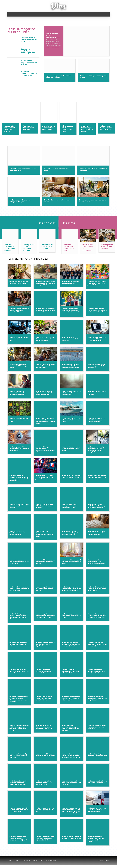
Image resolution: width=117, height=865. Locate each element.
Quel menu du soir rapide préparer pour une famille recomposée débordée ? (44, 392)
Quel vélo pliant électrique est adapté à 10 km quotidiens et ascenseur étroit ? (19, 588)
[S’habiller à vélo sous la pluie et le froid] (58, 156)
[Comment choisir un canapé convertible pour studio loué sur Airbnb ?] (97, 354)
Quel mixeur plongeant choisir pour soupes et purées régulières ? (45, 644)
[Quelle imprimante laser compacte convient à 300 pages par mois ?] (45, 771)
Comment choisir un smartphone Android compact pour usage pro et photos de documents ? (19, 477)
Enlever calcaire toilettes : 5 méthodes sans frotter (67, 128)
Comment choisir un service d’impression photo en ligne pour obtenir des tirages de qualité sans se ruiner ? (71, 810)
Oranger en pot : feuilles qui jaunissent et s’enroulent (19, 282)
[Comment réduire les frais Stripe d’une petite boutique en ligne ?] (45, 494)
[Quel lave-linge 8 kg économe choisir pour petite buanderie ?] (97, 744)
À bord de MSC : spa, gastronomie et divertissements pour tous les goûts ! (45, 449)
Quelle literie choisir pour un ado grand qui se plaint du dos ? (45, 809)
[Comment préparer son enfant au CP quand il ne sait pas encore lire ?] (97, 632)
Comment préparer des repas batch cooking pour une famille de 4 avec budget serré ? (19, 727)
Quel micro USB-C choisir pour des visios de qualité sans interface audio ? (70, 532)
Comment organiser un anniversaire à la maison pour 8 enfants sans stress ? (45, 615)
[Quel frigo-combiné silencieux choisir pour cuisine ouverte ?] (71, 826)
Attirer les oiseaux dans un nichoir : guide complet (48, 128)
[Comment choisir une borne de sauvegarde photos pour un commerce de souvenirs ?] (97, 604)
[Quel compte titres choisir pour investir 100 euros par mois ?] (19, 354)
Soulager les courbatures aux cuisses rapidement (28, 51)
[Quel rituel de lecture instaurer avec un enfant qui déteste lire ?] (71, 327)
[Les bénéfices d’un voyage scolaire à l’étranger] (71, 271)
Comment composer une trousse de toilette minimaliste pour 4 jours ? (18, 838)
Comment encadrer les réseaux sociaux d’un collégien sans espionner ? (96, 561)
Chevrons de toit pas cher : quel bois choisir (47, 246)
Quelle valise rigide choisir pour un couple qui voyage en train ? (71, 615)
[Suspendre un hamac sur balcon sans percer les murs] (93, 187)
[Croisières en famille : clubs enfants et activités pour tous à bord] (71, 408)
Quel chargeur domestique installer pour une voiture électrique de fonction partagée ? (96, 449)
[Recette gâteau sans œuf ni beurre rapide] (58, 187)
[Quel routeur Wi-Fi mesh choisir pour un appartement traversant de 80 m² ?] (71, 632)
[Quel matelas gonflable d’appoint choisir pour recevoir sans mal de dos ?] (45, 715)
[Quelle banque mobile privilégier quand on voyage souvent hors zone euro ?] (97, 494)
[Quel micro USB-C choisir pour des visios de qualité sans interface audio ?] (71, 521)
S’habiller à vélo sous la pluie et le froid (56, 169)
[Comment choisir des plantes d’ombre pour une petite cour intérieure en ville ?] (45, 327)
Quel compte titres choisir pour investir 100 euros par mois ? (18, 365)
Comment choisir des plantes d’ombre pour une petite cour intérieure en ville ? (45, 338)
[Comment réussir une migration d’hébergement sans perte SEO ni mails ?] (45, 659)
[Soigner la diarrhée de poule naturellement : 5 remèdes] (87, 112)
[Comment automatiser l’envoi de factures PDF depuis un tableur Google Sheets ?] (97, 327)
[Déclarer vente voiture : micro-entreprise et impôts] (24, 187)
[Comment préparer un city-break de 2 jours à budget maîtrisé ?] (19, 744)
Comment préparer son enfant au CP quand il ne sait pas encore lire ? (97, 644)
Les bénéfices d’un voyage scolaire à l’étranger (70, 282)
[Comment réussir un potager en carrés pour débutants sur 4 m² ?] (19, 408)
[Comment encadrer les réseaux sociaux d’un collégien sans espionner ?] (97, 550)
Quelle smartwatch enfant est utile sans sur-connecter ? (97, 782)
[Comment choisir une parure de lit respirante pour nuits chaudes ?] (71, 437)
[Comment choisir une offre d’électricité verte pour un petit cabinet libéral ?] (97, 408)
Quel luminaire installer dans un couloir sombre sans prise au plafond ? (45, 310)
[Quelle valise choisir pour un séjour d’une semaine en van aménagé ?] (97, 381)
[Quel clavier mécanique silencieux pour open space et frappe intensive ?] (97, 686)
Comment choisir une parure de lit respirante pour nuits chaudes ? (71, 448)
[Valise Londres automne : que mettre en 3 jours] (13, 63)
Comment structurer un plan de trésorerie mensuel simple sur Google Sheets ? (19, 809)
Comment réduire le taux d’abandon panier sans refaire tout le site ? (44, 698)
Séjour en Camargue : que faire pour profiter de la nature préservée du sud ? (70, 365)
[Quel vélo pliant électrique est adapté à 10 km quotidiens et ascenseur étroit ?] (19, 576)
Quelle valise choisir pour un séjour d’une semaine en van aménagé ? (97, 392)
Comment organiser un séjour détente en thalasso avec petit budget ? (71, 392)
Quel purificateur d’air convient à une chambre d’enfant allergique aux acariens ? (96, 838)
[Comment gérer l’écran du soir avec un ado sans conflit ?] (45, 744)
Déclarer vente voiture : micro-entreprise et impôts (21, 201)
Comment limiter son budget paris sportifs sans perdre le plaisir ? (19, 338)
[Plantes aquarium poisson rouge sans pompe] (93, 66)
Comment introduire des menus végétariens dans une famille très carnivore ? (97, 310)
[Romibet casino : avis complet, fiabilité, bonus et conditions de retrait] (97, 659)
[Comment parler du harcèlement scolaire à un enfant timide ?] (71, 659)
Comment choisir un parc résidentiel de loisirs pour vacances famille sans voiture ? (71, 310)
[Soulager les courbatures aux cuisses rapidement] (13, 52)
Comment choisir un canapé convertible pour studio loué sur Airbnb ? (97, 365)
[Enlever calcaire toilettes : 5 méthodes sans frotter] (68, 112)
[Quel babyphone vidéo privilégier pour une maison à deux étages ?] (19, 437)
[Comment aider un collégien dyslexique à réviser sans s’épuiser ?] (97, 715)
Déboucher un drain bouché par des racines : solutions (10, 247)
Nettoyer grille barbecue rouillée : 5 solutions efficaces (10, 128)
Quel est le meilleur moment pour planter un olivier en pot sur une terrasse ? (97, 477)
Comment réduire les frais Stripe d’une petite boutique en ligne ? (45, 505)
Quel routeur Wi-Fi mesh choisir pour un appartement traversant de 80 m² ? (71, 644)
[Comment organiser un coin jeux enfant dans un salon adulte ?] (45, 576)
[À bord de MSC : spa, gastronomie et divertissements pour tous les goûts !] (45, 437)
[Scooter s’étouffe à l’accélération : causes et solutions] (13, 41)
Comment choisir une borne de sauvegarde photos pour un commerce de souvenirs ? (97, 615)
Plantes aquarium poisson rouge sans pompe (93, 77)
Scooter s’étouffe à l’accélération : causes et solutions (29, 39)
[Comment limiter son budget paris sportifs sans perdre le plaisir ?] (19, 327)
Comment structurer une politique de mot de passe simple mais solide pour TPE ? (71, 755)
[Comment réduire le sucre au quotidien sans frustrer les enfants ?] (45, 550)
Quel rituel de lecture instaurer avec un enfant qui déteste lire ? (71, 338)
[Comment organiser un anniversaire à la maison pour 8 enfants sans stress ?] (45, 604)
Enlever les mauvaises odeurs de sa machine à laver (23, 169)
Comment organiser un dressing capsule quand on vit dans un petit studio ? (71, 505)
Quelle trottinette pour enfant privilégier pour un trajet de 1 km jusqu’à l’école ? (45, 283)
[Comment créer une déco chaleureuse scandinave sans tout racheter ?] (71, 771)
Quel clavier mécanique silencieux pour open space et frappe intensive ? (97, 698)
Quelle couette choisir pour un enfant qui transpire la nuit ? (18, 644)
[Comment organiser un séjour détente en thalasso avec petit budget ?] (71, 381)
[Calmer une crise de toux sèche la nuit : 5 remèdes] (93, 156)
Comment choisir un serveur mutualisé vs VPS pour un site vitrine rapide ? (19, 561)
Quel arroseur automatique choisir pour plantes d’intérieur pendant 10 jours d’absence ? (19, 698)
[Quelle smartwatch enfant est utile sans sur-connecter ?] (97, 771)
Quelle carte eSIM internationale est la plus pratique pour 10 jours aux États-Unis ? (70, 727)
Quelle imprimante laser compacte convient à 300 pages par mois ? (44, 782)
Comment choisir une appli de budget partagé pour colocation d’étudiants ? (19, 310)
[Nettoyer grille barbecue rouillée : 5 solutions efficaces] (10, 112)
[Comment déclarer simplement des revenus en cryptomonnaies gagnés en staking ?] (45, 521)
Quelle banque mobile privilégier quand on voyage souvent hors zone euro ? (97, 505)
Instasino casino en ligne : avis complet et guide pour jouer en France (44, 477)
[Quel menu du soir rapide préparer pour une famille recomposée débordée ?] (45, 381)
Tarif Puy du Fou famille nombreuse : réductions (29, 247)
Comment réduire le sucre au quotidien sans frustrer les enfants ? (45, 561)
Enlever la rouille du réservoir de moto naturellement (88, 247)
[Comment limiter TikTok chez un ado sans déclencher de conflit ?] (19, 494)
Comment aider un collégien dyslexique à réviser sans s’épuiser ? (97, 726)
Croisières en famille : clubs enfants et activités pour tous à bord (71, 419)
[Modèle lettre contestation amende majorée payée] (13, 74)
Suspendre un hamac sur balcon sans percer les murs (93, 201)
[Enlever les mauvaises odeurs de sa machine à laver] (24, 156)
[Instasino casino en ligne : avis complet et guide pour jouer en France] (45, 465)
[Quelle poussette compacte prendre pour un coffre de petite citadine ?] (71, 686)
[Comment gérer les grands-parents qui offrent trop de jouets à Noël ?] (97, 271)
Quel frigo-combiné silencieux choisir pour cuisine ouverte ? (71, 837)
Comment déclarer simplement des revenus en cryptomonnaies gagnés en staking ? (45, 533)
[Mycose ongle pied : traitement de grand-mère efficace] (59, 66)
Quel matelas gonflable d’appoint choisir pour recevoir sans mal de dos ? (44, 726)
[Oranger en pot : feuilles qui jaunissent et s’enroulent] (19, 271)
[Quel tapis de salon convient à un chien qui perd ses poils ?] (71, 465)
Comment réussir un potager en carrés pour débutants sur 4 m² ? (19, 419)
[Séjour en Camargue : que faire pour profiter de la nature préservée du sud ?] (71, 354)
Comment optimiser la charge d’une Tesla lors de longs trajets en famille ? (45, 838)
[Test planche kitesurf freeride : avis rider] (29, 112)
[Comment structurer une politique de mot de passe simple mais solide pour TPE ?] (71, 744)
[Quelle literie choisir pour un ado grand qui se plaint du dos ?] (45, 798)
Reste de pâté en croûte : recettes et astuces (107, 246)
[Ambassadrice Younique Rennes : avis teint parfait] (106, 112)
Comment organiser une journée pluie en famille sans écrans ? (19, 671)
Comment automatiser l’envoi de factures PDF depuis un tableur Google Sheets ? (97, 338)
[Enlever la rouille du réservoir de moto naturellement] (88, 235)
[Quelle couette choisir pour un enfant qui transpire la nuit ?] (19, 632)
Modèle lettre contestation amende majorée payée (29, 73)
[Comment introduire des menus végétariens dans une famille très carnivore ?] (97, 298)
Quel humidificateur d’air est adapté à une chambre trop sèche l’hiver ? (97, 588)
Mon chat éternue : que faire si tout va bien (69, 247)
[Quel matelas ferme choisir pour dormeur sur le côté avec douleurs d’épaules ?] (97, 521)
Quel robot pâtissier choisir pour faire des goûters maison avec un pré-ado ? (18, 782)
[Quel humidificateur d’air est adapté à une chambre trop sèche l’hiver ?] (97, 576)
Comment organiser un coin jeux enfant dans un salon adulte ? (45, 588)
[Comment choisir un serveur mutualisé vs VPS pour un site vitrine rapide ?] (19, 550)
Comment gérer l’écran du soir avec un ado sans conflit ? (45, 755)
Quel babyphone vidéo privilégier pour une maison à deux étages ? (19, 448)
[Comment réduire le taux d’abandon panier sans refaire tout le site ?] (45, 686)
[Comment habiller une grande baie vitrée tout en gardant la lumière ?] (71, 550)
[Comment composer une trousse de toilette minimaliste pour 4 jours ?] (19, 826)
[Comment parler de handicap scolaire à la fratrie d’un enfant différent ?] (45, 354)
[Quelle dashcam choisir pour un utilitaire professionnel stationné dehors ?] (97, 798)
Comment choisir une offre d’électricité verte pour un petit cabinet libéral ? (96, 419)
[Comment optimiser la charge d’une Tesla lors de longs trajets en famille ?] (45, 826)
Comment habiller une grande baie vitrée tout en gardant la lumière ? (71, 561)
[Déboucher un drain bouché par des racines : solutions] (10, 235)
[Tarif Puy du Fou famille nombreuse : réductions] (29, 235)
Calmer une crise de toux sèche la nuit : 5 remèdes (93, 169)
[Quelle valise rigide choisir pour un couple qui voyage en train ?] (71, 604)
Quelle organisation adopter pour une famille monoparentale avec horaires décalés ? (45, 420)
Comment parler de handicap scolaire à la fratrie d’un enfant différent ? (45, 365)
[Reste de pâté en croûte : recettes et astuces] (107, 235)
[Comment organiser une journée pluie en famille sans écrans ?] (19, 659)
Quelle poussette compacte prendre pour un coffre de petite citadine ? (71, 698)
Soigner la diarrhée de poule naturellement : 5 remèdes (87, 128)
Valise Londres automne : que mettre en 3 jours (29, 62)
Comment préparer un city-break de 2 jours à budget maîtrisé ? (18, 755)
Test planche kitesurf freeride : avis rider (29, 128)
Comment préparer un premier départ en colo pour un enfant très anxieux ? (19, 392)
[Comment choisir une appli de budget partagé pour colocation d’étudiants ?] (19, 298)
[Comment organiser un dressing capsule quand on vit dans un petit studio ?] (71, 494)
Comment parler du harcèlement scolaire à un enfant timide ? (70, 671)
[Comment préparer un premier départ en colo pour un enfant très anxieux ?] (19, 381)
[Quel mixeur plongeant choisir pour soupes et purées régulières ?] (45, 632)
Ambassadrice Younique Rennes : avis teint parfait (106, 128)
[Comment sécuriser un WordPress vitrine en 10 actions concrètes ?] (19, 521)
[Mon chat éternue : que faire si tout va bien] (70, 235)
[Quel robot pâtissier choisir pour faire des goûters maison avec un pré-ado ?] (19, 771)
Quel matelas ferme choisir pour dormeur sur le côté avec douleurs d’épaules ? (97, 532)
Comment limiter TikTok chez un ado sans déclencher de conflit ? (19, 505)
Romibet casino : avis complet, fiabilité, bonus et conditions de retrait (96, 671)
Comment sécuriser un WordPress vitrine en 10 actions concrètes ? (17, 532)
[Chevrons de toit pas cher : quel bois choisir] (47, 235)
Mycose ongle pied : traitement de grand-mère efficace (58, 77)
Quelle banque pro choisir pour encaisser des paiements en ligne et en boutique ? (71, 588)
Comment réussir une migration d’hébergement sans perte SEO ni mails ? (44, 671)
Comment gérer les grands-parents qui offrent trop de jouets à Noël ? (97, 283)
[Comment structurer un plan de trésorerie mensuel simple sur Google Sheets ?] (19, 798)
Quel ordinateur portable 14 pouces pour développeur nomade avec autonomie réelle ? (19, 616)
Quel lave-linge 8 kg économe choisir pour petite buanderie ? (97, 755)
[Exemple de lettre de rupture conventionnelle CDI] (86, 41)
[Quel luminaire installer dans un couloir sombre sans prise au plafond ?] (45, 298)
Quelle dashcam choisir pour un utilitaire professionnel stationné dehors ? (97, 809)
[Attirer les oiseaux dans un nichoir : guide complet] (49, 112)
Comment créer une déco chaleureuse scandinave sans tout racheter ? (71, 782)
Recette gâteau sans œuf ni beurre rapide (57, 201)
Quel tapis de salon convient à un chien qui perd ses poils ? (71, 477)
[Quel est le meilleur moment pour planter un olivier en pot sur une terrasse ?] (97, 465)
